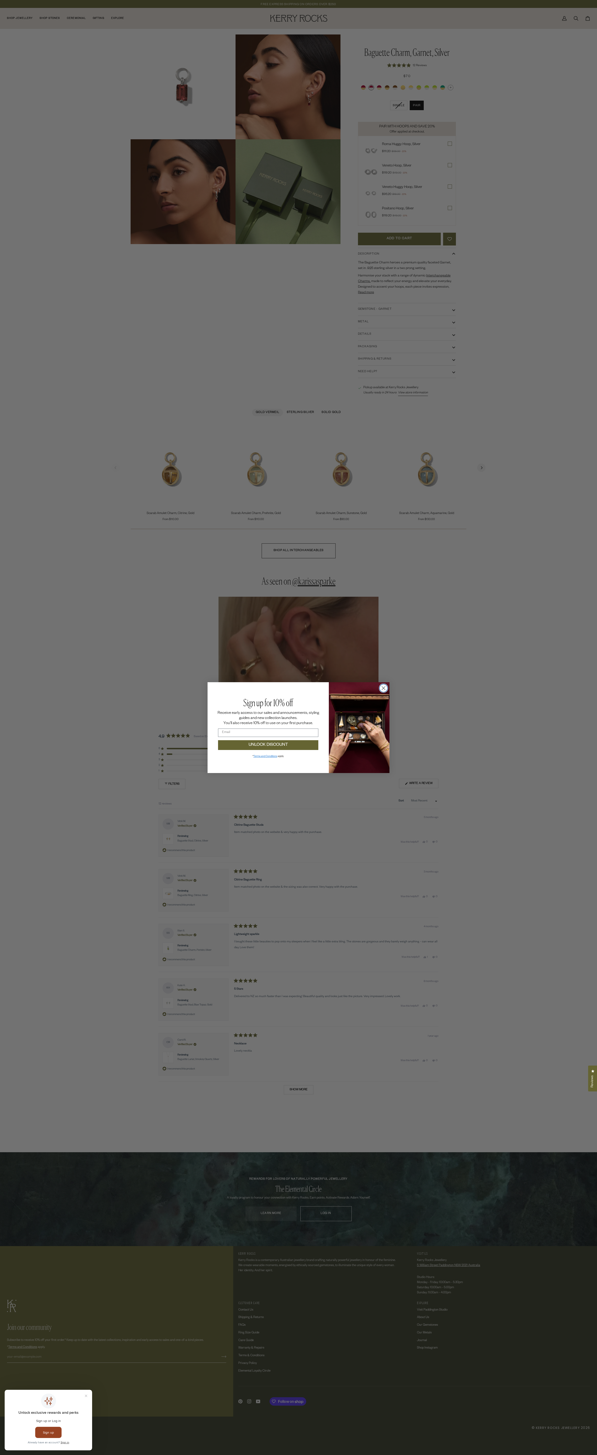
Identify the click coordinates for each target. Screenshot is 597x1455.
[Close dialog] (383, 688)
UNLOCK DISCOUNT (268, 745)
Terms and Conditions (265, 756)
